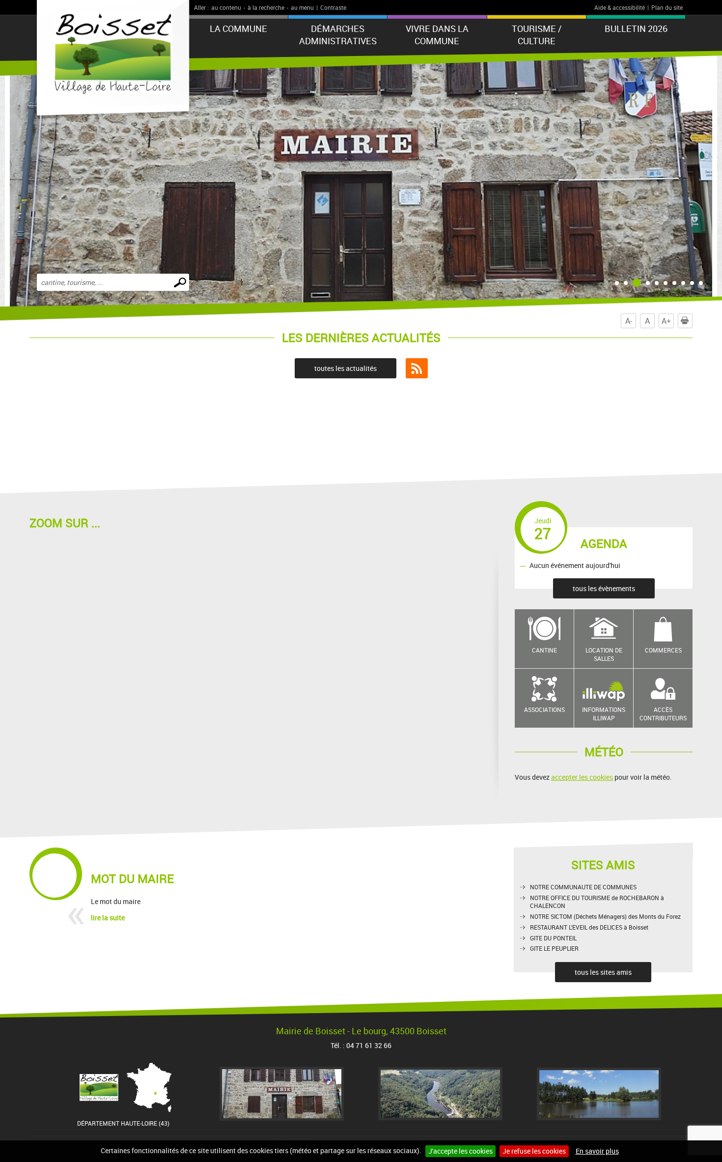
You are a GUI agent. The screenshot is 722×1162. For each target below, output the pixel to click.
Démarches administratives (338, 35)
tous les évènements (604, 588)
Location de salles (603, 654)
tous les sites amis (603, 972)
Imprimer (692, 320)
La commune (238, 28)
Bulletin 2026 (636, 28)
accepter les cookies (582, 777)
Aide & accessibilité (619, 7)
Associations (544, 709)
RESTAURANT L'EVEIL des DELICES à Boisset (589, 927)
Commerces (663, 650)
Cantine (544, 650)
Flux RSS (417, 368)
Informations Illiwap (603, 714)
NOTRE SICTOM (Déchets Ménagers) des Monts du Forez (605, 916)
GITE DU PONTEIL (553, 938)
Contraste (333, 7)
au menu (302, 7)
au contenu (226, 7)
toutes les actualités (345, 368)
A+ (666, 320)
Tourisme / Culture (536, 35)
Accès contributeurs (663, 714)
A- (628, 320)
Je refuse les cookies (534, 1151)
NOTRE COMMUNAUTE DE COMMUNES (583, 887)
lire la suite (108, 917)
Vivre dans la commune (437, 35)
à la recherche (266, 7)
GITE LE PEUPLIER (554, 948)
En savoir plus (597, 1151)
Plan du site (667, 7)
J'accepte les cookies (460, 1151)
